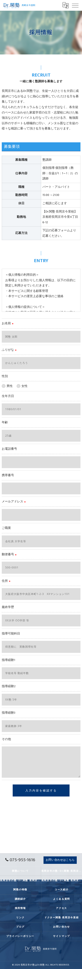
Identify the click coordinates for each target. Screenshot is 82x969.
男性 (10, 386)
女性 (24, 386)
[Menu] (75, 5)
